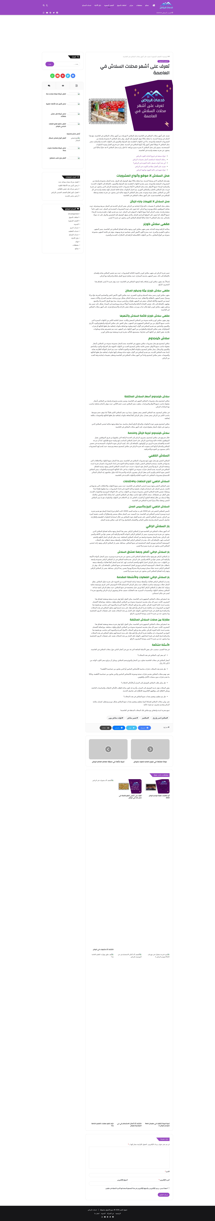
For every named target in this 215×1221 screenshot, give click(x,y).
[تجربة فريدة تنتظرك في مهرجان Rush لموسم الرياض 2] (157, 1037)
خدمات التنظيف (73, 231)
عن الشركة (110, 1213)
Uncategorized (73, 214)
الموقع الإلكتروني (122, 1180)
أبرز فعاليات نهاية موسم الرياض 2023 (159, 796)
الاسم (167, 1171)
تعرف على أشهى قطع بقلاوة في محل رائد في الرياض (130, 796)
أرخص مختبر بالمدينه (73, 133)
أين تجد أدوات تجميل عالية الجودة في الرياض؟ (149, 163)
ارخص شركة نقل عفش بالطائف (58, 115)
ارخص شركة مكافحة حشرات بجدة (56, 149)
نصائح (147, 5)
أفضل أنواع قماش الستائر (57, 138)
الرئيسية (165, 56)
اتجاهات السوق (121, 5)
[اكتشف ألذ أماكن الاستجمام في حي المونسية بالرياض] (129, 1037)
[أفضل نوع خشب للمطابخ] (74, 161)
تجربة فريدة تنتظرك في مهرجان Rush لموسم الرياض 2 (157, 1124)
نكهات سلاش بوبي (115, 718)
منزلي (131, 5)
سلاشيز (145, 718)
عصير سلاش (132, 718)
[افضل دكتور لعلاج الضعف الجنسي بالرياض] (74, 127)
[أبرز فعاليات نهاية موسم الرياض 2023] (157, 786)
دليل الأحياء (97, 5)
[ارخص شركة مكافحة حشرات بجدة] (74, 151)
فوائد (77, 241)
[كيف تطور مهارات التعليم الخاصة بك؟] (101, 1037)
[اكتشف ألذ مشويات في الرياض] (101, 863)
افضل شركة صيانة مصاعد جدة (56, 93)
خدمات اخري (74, 228)
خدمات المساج (86, 5)
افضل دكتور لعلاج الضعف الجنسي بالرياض (57, 125)
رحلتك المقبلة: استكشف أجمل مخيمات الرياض (149, 159)
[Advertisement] (107, 33)
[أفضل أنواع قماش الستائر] (74, 141)
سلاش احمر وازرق (160, 718)
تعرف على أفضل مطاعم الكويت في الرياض (150, 166)
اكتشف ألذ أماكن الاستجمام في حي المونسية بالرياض (129, 1124)
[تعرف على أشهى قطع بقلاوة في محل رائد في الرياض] (129, 786)
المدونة (76, 224)
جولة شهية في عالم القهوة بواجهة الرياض (151, 170)
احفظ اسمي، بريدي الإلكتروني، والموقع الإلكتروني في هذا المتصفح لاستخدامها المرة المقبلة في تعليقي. (136, 1188)
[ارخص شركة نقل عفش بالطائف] (74, 117)
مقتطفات (139, 5)
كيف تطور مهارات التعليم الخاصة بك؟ (102, 1124)
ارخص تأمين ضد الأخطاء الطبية (56, 103)
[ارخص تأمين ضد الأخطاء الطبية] (74, 107)
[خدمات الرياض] (166, 5)
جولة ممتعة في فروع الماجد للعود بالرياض (151, 156)
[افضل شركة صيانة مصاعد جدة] (74, 97)
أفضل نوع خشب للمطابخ (58, 158)
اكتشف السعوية (109, 5)
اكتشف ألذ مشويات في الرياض (103, 949)
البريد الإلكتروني (164, 1180)
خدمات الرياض (92, 1210)
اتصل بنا (96, 1213)
